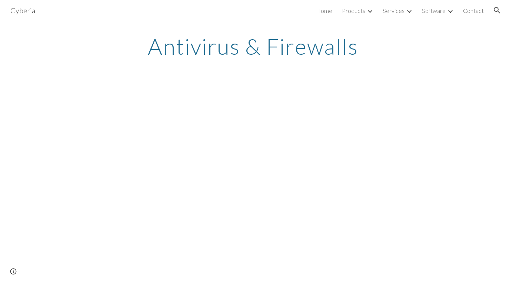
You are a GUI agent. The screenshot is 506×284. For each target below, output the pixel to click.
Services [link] (394, 10)
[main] (253, 46)
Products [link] (353, 10)
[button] (497, 10)
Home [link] (324, 10)
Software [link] (434, 10)
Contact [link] (473, 10)
